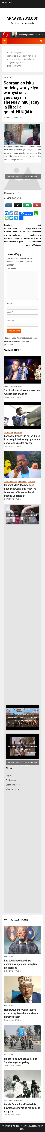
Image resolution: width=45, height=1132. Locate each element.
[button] (10, 41)
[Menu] (10, 41)
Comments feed (13, 785)
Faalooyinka (8, 1100)
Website (10, 320)
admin (8, 117)
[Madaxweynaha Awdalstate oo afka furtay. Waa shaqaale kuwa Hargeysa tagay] (22, 989)
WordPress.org (12, 789)
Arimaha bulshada (10, 481)
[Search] (41, 41)
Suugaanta (7, 77)
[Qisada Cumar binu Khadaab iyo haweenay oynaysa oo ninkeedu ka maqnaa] (22, 1084)
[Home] (4, 41)
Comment (11, 269)
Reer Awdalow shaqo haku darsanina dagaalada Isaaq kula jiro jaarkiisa (21, 964)
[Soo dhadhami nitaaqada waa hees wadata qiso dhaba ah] (22, 370)
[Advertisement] (22, 557)
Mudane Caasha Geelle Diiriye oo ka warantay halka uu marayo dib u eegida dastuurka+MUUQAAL (13, 233)
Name (10, 303)
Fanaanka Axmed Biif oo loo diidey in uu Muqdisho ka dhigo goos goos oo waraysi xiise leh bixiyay (22, 439)
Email (10, 312)
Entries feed (11, 780)
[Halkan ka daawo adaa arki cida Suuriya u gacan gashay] (22, 1038)
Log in (8, 776)
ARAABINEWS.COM (22, 18)
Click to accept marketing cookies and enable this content (22, 177)
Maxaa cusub (8, 386)
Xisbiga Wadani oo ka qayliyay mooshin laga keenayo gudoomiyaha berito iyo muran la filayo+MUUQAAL (32, 235)
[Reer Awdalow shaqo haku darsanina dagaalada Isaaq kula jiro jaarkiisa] (22, 940)
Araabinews (35, 1126)
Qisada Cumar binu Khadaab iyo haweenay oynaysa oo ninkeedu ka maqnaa (22, 1108)
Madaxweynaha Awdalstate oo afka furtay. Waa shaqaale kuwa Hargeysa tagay (21, 1013)
